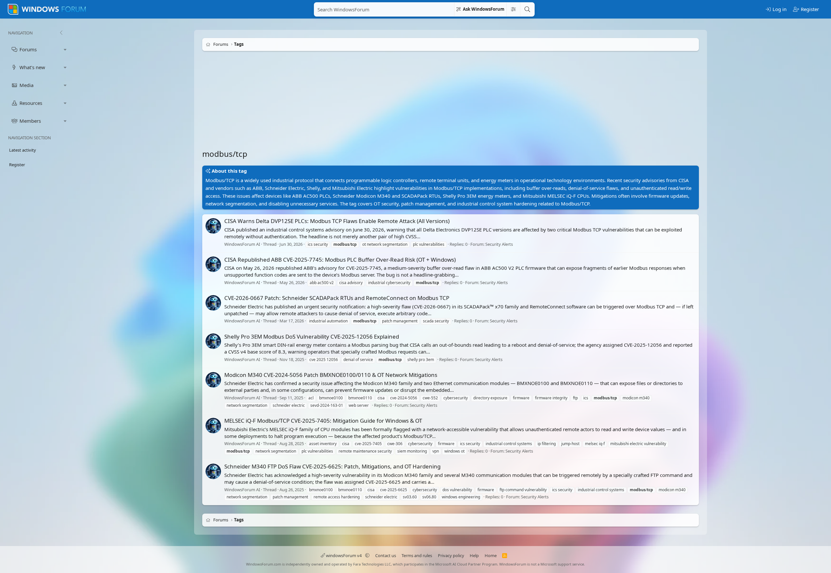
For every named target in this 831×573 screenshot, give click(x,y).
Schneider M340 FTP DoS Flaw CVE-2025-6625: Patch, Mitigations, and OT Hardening (332, 466)
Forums (28, 49)
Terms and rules (417, 555)
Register (17, 165)
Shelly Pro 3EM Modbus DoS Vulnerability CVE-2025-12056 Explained (311, 336)
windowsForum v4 (344, 555)
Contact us (385, 555)
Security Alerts (499, 244)
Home (491, 555)
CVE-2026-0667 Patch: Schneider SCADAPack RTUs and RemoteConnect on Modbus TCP (336, 298)
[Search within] (513, 9)
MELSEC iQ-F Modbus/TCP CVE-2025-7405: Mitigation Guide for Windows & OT (323, 420)
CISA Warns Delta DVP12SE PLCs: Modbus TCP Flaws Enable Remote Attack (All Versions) (337, 221)
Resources (30, 103)
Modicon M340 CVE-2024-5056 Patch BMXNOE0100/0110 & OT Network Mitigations (330, 375)
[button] (65, 49)
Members (30, 121)
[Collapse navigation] (61, 33)
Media (26, 85)
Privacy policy (451, 555)
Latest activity (22, 150)
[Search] (527, 9)
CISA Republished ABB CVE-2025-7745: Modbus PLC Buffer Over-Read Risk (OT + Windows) (340, 259)
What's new (32, 67)
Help (474, 555)
